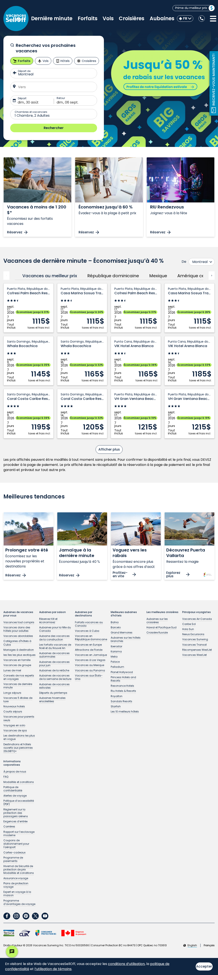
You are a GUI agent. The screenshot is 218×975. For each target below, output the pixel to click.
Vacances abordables (18, 636)
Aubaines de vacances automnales (54, 654)
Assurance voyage (15, 878)
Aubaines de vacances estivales (54, 685)
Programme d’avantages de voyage (19, 902)
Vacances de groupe (17, 665)
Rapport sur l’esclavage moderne (18, 833)
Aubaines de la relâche (54, 670)
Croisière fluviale (157, 632)
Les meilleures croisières (162, 612)
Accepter (204, 966)
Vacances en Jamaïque (91, 655)
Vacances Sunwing (195, 639)
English (192, 945)
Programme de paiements (13, 859)
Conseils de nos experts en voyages (18, 677)
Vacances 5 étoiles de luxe (17, 699)
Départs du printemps (53, 693)
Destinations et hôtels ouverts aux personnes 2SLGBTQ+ (18, 747)
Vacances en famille (16, 660)
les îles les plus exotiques (19, 655)
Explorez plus (173, 574)
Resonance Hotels (122, 686)
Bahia (115, 622)
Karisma (116, 651)
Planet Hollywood (122, 672)
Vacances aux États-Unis (89, 677)
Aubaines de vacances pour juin (54, 663)
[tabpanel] (109, 368)
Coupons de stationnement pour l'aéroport (16, 844)
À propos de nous (14, 771)
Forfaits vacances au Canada (89, 624)
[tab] (48, 275)
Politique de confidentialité (12, 788)
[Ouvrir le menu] (213, 19)
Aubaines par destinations (83, 613)
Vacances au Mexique (89, 665)
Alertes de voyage (15, 795)
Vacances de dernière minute (17, 685)
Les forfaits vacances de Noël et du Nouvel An (55, 646)
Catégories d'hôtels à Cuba (17, 642)
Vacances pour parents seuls (18, 718)
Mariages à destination (18, 650)
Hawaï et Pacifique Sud (161, 627)
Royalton (116, 696)
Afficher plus (109, 449)
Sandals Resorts (121, 701)
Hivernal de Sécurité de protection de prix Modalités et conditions (18, 869)
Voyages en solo (14, 725)
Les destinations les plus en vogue (19, 737)
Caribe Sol (189, 624)
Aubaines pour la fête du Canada (55, 629)
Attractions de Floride (88, 650)
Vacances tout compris (18, 622)
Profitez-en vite (120, 574)
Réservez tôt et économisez (48, 620)
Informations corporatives (12, 763)
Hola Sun (188, 629)
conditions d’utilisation (126, 963)
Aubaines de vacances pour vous (18, 613)
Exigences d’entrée (15, 821)
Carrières (9, 826)
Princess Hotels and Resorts (123, 678)
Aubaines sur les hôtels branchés (126, 639)
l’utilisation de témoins (53, 968)
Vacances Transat (194, 644)
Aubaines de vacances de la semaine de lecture (55, 677)
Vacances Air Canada (197, 619)
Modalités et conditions (18, 782)
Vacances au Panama (90, 670)
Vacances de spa (15, 730)
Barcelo (116, 627)
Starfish (116, 706)
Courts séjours (12, 711)
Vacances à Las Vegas (90, 660)
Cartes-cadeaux (14, 852)
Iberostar (116, 646)
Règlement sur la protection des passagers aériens (15, 813)
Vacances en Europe (88, 644)
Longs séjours (12, 693)
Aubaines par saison (52, 612)
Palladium (117, 667)
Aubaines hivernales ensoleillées (52, 699)
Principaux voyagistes (196, 612)
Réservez (14, 232)
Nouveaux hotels (14, 706)
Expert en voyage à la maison (17, 893)
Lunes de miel (12, 670)
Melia (114, 656)
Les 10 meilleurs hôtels (125, 711)
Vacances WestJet (194, 655)
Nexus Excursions (193, 634)
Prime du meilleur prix (191, 8)
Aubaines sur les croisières (157, 620)
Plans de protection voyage (15, 885)
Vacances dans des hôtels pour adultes (16, 629)
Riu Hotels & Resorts (123, 691)
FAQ (5, 776)
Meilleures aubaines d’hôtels (124, 613)
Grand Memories (121, 632)
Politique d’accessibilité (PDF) (18, 802)
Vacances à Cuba (87, 631)
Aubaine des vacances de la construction (54, 637)
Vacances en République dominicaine (91, 637)
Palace (115, 661)
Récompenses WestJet (197, 650)
